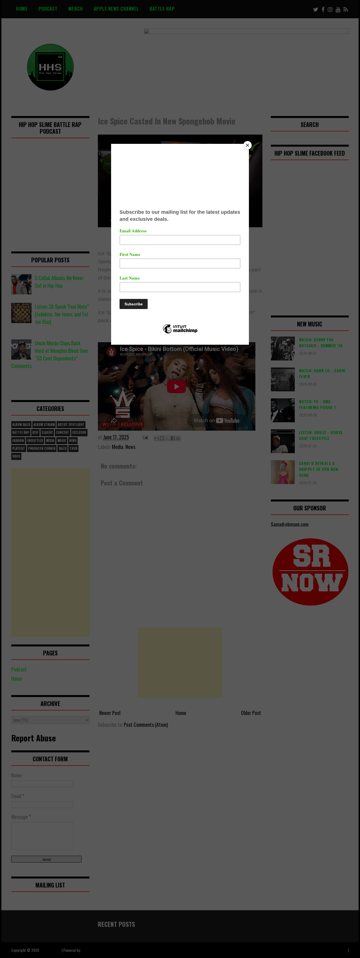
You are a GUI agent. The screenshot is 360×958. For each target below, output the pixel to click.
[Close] (247, 145)
